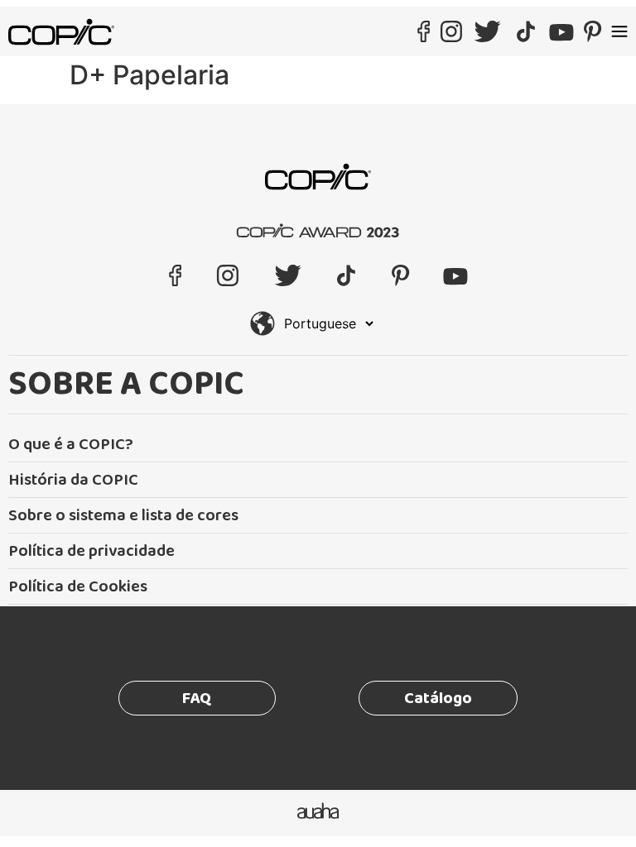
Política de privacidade (91, 551)
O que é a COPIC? (70, 444)
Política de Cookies (77, 586)
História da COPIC (73, 480)
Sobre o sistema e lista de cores (123, 515)
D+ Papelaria (149, 75)
